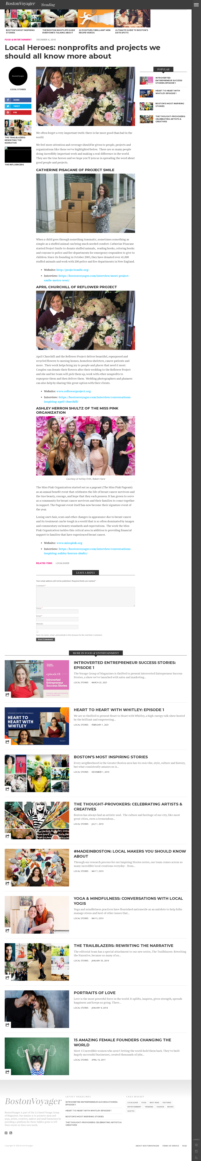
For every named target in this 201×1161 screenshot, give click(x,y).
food (143, 1102)
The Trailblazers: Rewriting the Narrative (123, 945)
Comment (41, 586)
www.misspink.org (69, 543)
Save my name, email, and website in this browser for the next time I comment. (69, 635)
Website (39, 624)
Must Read (154, 1102)
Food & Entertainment (18, 39)
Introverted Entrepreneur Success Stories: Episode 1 (125, 665)
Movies (170, 1107)
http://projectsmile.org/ (73, 270)
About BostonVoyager (147, 1146)
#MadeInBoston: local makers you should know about (130, 853)
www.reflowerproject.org (74, 391)
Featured (167, 1102)
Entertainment (134, 1107)
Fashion (160, 1107)
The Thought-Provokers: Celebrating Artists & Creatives (128, 806)
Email (39, 616)
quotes (130, 1111)
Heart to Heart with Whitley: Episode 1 (119, 710)
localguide (62, 563)
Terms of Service (170, 1146)
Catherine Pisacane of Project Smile (75, 170)
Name (39, 608)
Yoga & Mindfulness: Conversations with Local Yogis (128, 901)
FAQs (184, 1146)
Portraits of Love (95, 993)
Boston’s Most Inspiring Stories (111, 757)
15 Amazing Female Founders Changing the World (122, 1042)
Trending (149, 1107)
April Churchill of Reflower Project (76, 287)
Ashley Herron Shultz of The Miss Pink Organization (77, 410)
